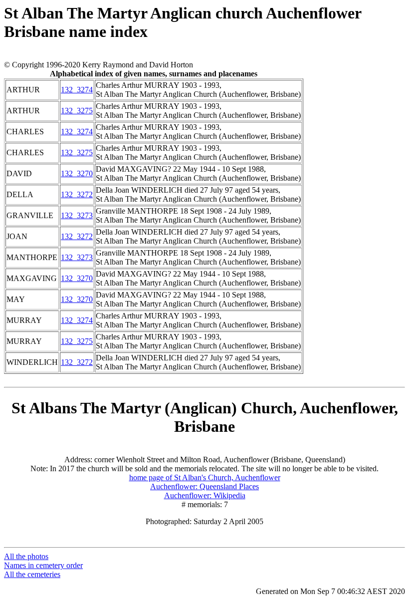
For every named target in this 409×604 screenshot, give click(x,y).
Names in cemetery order (43, 565)
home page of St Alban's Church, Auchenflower (204, 477)
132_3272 (77, 194)
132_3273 (77, 215)
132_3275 (77, 110)
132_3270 (77, 173)
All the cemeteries (32, 574)
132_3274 (77, 89)
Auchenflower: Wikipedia (204, 495)
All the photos (26, 556)
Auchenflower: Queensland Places (204, 486)
